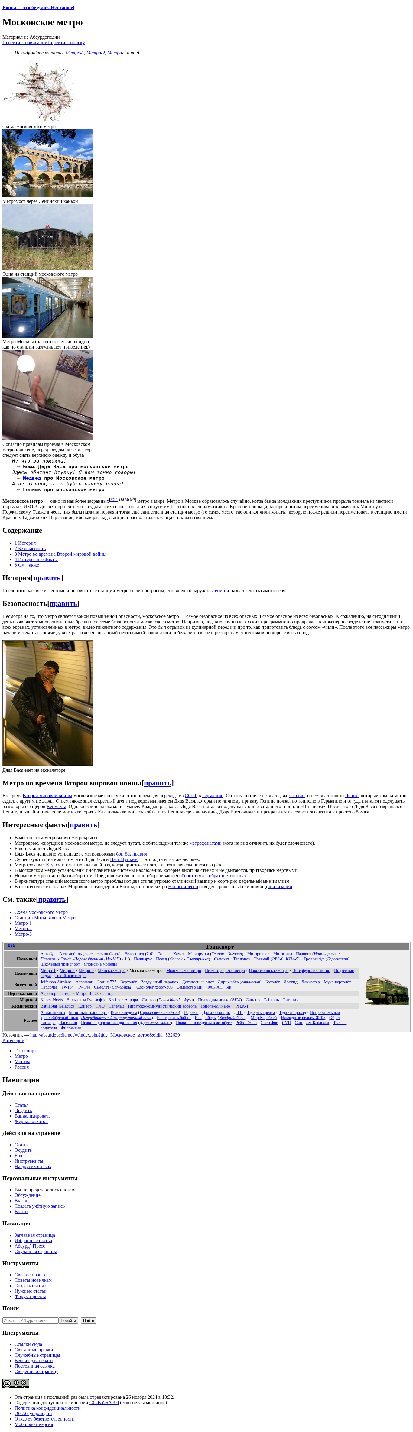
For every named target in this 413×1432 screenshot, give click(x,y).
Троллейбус (314, 958)
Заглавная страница (35, 1235)
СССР (191, 795)
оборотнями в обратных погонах (213, 875)
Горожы (191, 1012)
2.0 (149, 953)
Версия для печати (34, 1360)
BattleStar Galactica (57, 1006)
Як (228, 987)
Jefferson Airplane (56, 981)
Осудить (23, 1110)
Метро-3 (116, 52)
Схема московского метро (41, 912)
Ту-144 (84, 987)
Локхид (291, 981)
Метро (21, 1056)
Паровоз (303, 953)
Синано (253, 999)
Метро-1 (75, 52)
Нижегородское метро (225, 970)
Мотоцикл (282, 953)
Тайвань (271, 999)
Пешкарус (143, 958)
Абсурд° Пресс (30, 1246)
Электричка (198, 958)
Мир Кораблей (264, 1017)
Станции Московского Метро (45, 917)
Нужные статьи (31, 1291)
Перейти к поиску (66, 42)
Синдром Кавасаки (312, 1022)
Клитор (85, 1006)
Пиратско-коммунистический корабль (162, 1006)
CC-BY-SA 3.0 (104, 1402)
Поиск (10, 1308)
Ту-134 (67, 987)
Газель (163, 953)
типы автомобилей (101, 953)
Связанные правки (34, 1349)
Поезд (161, 958)
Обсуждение (28, 1195)
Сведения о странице (36, 1371)
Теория (218, 953)
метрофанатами (206, 843)
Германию (212, 795)
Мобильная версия (34, 1424)
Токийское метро (70, 975)
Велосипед (134, 953)
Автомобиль (70, 953)
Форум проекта (30, 1296)
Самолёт (101, 987)
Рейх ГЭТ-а (246, 1022)
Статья (21, 1105)
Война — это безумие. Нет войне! (38, 7)
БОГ (114, 499)
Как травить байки (174, 1017)
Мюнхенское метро (183, 970)
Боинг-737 (106, 981)
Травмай (261, 958)
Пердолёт (49, 987)
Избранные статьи (33, 1240)
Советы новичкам (33, 1280)
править (47, 578)
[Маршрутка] (386, 1006)
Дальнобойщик (216, 1012)
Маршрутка (198, 953)
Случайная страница (36, 1251)
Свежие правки (31, 1274)
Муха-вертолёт (337, 981)
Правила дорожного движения (109, 1022)
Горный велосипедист (159, 1012)
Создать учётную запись (40, 1206)
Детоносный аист (198, 981)
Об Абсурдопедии (33, 1413)
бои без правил (131, 853)
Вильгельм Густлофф (86, 999)
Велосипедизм (124, 1012)
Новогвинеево (183, 886)
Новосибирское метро (268, 970)
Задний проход (292, 1012)
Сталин (297, 795)
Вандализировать (32, 1116)
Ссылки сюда (28, 1344)
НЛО (100, 1006)
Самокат (221, 958)
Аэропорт (49, 993)
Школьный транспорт (60, 964)
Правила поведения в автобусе (204, 1022)
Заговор (235, 953)
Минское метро (111, 970)
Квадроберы (205, 1017)
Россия (22, 1067)
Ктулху (53, 864)
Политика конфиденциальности (48, 1408)
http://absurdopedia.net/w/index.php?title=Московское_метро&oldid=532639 (105, 1034)
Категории (13, 1040)
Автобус (48, 953)
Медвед (32, 478)
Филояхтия (71, 1027)
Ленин (218, 590)
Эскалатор (104, 993)
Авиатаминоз (53, 1012)
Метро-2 (95, 52)
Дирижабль (228, 981)
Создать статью (30, 1285)
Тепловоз (241, 958)
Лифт (67, 993)
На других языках (33, 1166)
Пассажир (68, 1022)
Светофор (269, 1022)
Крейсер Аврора (123, 999)
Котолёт (272, 981)
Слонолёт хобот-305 (154, 987)
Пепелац (116, 1006)
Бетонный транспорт (88, 1012)
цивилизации (278, 886)
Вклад (21, 1200)
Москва (22, 1061)
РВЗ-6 (277, 958)
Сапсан (176, 958)
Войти (21, 1211)
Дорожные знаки (155, 1022)
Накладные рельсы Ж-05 (303, 1017)
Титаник (290, 999)
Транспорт (25, 1050)
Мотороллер (258, 953)
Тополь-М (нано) (216, 1006)
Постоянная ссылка (35, 1366)
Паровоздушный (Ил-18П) (97, 958)
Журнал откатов (31, 1121)
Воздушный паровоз (159, 981)
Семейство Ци (190, 987)
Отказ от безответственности (45, 1418)
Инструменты (29, 1161)
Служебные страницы (37, 1355)
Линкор (149, 999)
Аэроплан (84, 981)
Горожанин (337, 958)
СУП (286, 1022)
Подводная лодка (213, 999)
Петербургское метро (311, 970)
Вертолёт (128, 981)
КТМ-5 (292, 958)
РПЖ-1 (242, 1006)
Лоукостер (310, 981)
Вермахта (56, 806)
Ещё (19, 1155)
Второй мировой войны (47, 795)
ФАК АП (215, 987)
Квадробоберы (232, 1017)
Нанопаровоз (325, 953)
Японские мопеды (100, 964)
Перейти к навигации (24, 42)
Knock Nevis (52, 999)
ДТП (238, 1012)
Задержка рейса (261, 1012)
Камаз (178, 953)
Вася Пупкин (124, 859)
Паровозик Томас (56, 958)
